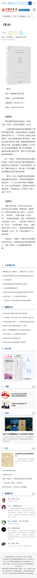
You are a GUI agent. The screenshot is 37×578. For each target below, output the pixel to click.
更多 (33, 386)
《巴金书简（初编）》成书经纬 (12, 483)
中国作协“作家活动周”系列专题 (19, 405)
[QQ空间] (15, 33)
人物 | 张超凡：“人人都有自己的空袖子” (15, 296)
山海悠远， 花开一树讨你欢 (20, 521)
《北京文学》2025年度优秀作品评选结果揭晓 (17, 300)
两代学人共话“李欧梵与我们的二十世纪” (15, 326)
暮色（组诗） (16, 543)
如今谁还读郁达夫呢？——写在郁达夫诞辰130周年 (18, 321)
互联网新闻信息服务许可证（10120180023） (23, 559)
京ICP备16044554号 (20, 557)
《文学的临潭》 (8, 280)
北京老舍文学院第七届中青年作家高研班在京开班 (18, 276)
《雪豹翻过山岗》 (17, 506)
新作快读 (22, 16)
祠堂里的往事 (16, 528)
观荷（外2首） (16, 499)
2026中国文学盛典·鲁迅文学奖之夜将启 (15, 313)
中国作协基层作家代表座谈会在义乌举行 (15, 284)
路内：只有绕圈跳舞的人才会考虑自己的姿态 (16, 330)
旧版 (34, 3)
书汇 (15, 16)
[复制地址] (21, 33)
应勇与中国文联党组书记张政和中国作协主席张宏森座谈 (19, 292)
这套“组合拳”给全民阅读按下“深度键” (14, 342)
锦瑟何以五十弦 (8, 474)
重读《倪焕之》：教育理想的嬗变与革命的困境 (17, 478)
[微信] (10, 33)
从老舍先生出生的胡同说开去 (12, 338)
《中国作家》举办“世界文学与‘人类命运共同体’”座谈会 (19, 317)
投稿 (4, 3)
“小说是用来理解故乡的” (10, 288)
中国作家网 (6, 16)
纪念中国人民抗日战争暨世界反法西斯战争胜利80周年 (19, 395)
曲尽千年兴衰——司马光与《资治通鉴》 (15, 487)
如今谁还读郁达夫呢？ (10, 470)
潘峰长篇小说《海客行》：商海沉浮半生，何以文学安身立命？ (19, 271)
